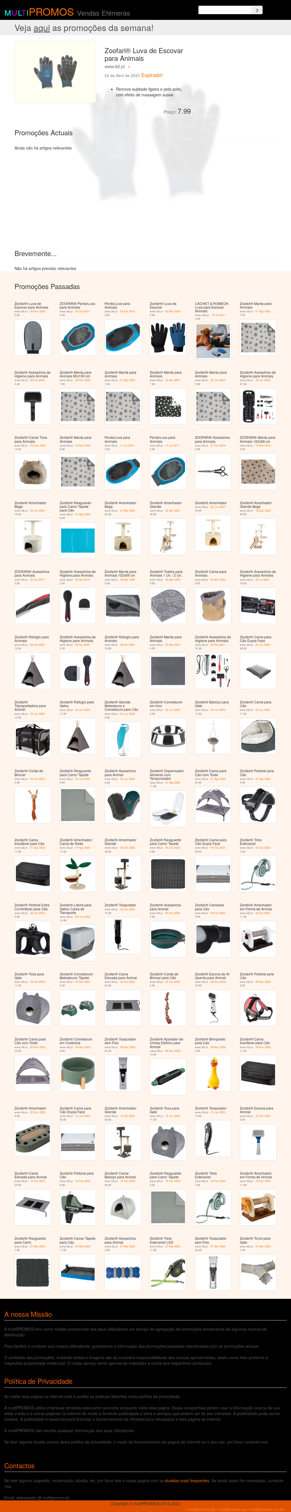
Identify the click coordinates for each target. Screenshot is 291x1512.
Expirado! (152, 74)
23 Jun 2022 (37, 510)
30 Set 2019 (82, 579)
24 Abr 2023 (172, 380)
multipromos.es (232, 1509)
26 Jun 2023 (218, 380)
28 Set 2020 (37, 645)
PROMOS (51, 11)
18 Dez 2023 (37, 445)
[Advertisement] (236, 76)
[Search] (257, 10)
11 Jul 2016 (127, 445)
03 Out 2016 (127, 311)
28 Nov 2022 (37, 311)
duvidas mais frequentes (187, 1480)
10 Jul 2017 (172, 445)
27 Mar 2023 (127, 380)
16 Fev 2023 (262, 1116)
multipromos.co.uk (266, 1509)
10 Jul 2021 (218, 315)
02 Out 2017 (82, 311)
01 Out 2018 (218, 445)
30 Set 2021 (218, 645)
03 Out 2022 (37, 380)
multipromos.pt (201, 1509)
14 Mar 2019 (262, 445)
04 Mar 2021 (172, 645)
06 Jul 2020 (262, 579)
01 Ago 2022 (262, 311)
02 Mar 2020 (172, 311)
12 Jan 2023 (82, 1116)
